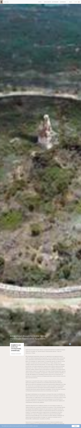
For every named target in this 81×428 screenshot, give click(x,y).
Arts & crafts (47, 1)
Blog (70, 1)
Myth (39, 1)
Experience (63, 1)
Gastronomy (55, 1)
